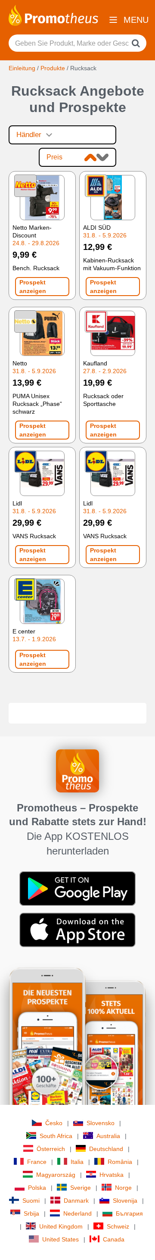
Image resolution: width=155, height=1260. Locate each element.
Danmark (76, 1200)
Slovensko (101, 1123)
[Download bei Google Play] (77, 887)
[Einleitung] (53, 14)
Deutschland (106, 1148)
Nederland (77, 1213)
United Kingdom (61, 1226)
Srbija (31, 1213)
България (129, 1213)
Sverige (80, 1187)
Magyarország (55, 1174)
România (120, 1161)
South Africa (56, 1135)
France (36, 1161)
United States (60, 1239)
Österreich (51, 1148)
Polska (37, 1187)
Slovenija (125, 1200)
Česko (53, 1123)
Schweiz (118, 1226)
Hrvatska (111, 1174)
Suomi (31, 1200)
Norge (123, 1187)
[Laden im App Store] (77, 929)
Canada (113, 1239)
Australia (108, 1135)
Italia (77, 1161)
